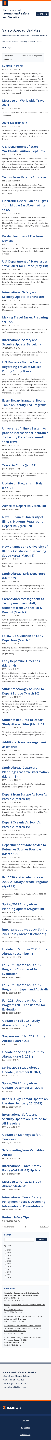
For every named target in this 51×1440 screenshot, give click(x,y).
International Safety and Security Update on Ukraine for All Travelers (24, 1118)
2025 (9, 1253)
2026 (9, 1250)
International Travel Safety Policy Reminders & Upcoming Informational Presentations (23, 1201)
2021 (9, 1264)
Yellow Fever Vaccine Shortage (24, 177)
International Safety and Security (15, 15)
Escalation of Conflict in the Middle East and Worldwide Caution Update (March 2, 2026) (22, 1326)
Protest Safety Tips (15, 1217)
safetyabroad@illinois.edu (15, 1319)
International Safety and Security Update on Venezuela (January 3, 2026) (22, 1338)
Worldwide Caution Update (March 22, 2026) (23, 1316)
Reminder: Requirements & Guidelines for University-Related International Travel (22, 1294)
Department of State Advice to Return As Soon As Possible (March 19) (24, 849)
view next (44, 1227)
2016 (9, 1277)
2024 (9, 1255)
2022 (9, 1261)
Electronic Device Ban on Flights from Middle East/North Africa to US (25, 205)
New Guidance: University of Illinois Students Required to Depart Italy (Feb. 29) (22, 521)
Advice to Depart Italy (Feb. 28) (24, 506)
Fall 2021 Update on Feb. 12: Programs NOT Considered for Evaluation (23, 1004)
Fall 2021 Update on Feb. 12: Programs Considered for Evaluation (22, 969)
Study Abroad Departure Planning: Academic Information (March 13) (25, 771)
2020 (9, 1266)
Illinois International (11, 10)
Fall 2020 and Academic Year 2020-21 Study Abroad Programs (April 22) (25, 881)
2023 (9, 1258)
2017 (9, 1275)
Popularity (38, 55)
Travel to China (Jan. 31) (19, 465)
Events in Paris (12, 66)
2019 (9, 1269)
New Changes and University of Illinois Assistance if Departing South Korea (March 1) (25, 550)
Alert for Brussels (14, 123)
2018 (9, 1272)
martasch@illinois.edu (13, 1298)
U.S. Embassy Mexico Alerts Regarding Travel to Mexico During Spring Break (21, 366)
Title (24, 55)
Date (29, 55)
